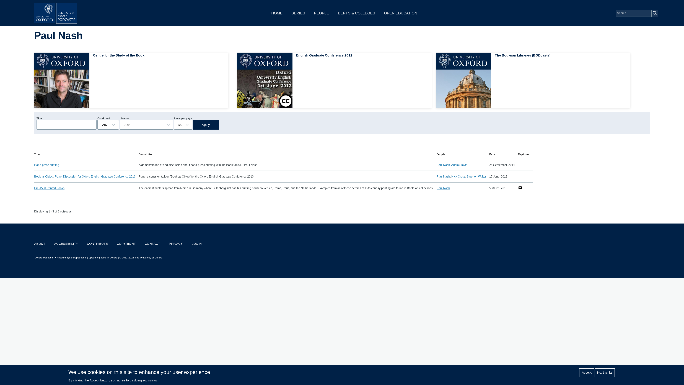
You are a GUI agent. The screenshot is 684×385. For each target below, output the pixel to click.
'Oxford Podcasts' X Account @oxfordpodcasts (60, 257)
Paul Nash (443, 164)
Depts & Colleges (356, 13)
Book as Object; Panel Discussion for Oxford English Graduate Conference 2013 (85, 176)
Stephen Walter (476, 176)
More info (152, 380)
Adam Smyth (459, 164)
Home (277, 13)
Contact (152, 243)
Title (39, 118)
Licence (124, 118)
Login (197, 243)
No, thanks (604, 372)
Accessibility (66, 243)
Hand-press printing (46, 164)
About (39, 243)
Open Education (400, 13)
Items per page (183, 118)
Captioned (103, 118)
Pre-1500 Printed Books (49, 188)
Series (298, 13)
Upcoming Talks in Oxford (103, 257)
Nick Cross (458, 176)
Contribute (97, 243)
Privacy (176, 243)
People (321, 13)
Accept (587, 372)
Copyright (126, 243)
